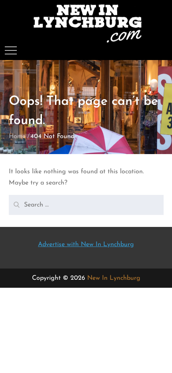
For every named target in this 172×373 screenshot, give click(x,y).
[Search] (16, 202)
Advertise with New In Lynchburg (86, 244)
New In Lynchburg (113, 278)
